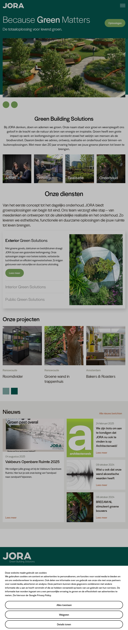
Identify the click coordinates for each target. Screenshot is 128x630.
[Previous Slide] (6, 95)
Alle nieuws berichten (110, 404)
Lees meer (14, 264)
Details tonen (64, 624)
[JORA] (13, 5)
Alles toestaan (64, 605)
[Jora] (19, 557)
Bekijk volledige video (110, 18)
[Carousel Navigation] (64, 93)
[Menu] (122, 5)
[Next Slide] (14, 95)
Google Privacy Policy (40, 595)
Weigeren (64, 614)
